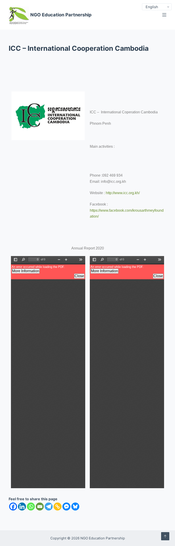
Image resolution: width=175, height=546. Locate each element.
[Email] (40, 506)
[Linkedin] (22, 506)
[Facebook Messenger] (66, 506)
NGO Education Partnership (61, 15)
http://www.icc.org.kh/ (123, 193)
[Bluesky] (75, 506)
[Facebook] (13, 506)
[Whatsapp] (31, 506)
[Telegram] (49, 506)
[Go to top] (165, 536)
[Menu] (164, 15)
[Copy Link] (58, 506)
